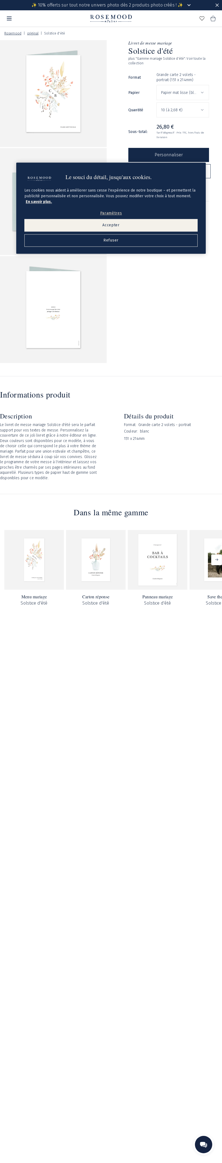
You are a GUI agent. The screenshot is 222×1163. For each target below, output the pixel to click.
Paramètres (111, 213)
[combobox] (182, 92)
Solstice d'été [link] (54, 33)
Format (134, 77)
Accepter (111, 225)
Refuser (111, 240)
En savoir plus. (39, 201)
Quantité (135, 110)
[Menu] (9, 18)
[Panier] (213, 18)
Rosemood (12, 33)
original (32, 33)
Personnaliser (169, 154)
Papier (134, 92)
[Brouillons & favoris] (202, 18)
